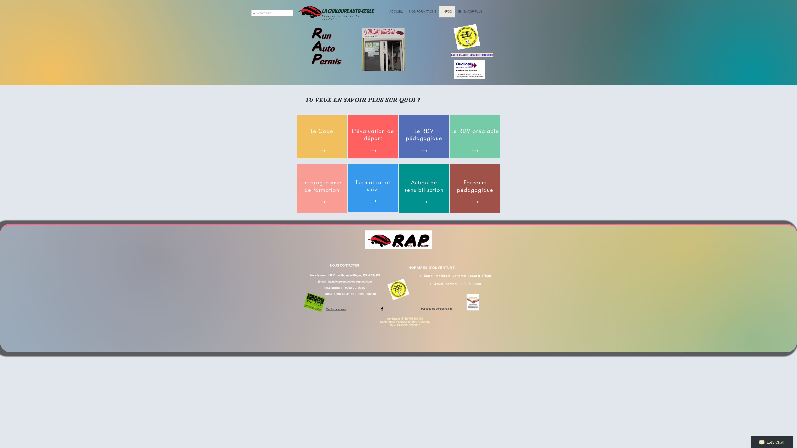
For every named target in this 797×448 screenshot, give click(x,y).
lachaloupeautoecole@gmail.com (350, 281)
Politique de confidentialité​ (436, 308)
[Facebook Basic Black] (382, 309)
